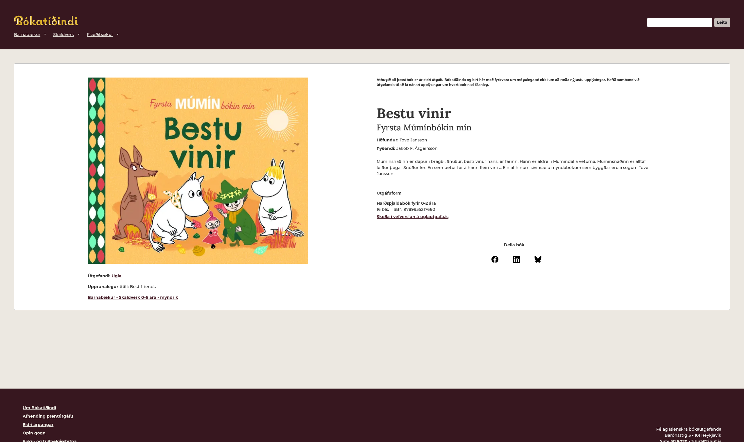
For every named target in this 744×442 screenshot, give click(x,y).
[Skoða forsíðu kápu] (198, 171)
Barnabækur (27, 34)
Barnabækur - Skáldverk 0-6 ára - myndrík (133, 297)
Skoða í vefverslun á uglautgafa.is (412, 216)
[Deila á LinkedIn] (516, 259)
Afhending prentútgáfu (48, 416)
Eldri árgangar (38, 424)
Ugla (116, 276)
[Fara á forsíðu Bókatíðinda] (46, 20)
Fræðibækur (100, 34)
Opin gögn (34, 433)
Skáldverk (63, 34)
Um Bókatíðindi (39, 407)
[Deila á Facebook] (495, 259)
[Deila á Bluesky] (538, 259)
